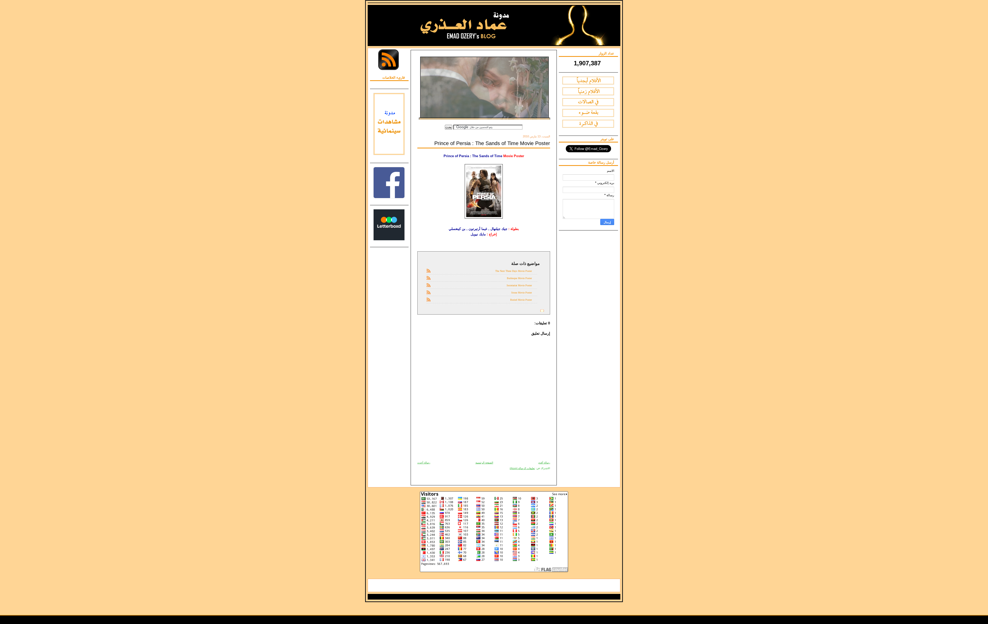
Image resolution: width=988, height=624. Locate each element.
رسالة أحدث (423, 462)
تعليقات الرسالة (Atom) (522, 468)
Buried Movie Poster (521, 299)
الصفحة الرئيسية (484, 462)
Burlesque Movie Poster (519, 278)
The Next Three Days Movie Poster (513, 271)
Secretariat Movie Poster (519, 285)
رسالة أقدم (544, 462)
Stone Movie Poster (521, 292)
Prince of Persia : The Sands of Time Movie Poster (492, 143)
